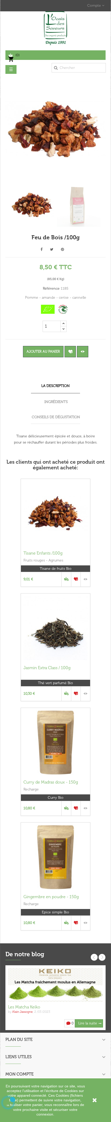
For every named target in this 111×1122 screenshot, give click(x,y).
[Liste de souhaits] (70, 351)
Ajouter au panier (43, 351)
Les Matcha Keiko (24, 1007)
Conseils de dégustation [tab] (56, 417)
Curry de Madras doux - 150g (50, 782)
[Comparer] (82, 351)
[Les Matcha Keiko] (55, 985)
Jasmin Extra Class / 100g (46, 667)
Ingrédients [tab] (56, 402)
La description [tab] (55, 386)
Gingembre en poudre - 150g (51, 896)
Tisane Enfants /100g (42, 553)
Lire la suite (87, 1023)
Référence (51, 288)
